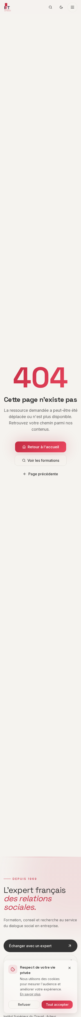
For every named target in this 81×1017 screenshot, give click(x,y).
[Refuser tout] (69, 968)
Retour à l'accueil (43, 447)
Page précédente (43, 474)
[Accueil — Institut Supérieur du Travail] (7, 7)
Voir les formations (43, 460)
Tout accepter (57, 1004)
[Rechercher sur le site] (50, 7)
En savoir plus (30, 994)
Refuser (24, 1004)
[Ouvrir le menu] (72, 7)
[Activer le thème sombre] (61, 7)
